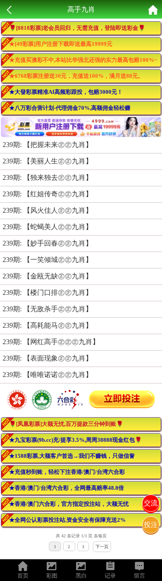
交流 (151, 503)
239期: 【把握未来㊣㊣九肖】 (47, 144)
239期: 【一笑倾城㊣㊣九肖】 (47, 259)
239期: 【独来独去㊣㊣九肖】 (47, 177)
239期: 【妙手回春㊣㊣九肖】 (47, 243)
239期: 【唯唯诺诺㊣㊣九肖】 (47, 374)
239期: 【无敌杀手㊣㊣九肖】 (47, 309)
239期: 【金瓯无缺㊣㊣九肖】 (47, 276)
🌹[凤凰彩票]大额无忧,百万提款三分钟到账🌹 (66, 424)
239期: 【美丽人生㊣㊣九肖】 (47, 161)
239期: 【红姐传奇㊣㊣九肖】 (47, 194)
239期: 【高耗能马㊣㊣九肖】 (47, 325)
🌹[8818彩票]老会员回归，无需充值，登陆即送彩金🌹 (77, 28)
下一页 (101, 546)
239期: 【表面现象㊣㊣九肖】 (47, 358)
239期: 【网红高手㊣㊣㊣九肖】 (51, 341)
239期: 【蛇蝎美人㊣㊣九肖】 (47, 226)
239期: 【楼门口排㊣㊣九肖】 (47, 292)
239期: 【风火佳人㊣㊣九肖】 (47, 210)
